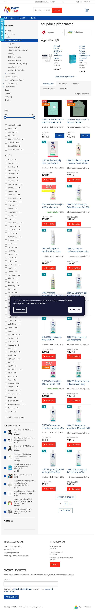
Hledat (57, 10)
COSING (12, 233)
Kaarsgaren (14, 296)
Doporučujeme (15, 149)
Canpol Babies (15, 223)
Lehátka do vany (14, 67)
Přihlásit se (11, 597)
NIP (10, 362)
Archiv (55, 564)
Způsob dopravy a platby (45, 2)
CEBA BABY (14, 226)
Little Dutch (14, 320)
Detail (59, 135)
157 (71, 504)
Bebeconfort (14, 198)
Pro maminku (10, 87)
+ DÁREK (13, 142)
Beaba (12, 191)
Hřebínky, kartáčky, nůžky (17, 63)
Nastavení (20, 309)
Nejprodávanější (49, 89)
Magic (12, 331)
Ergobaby (13, 251)
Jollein (12, 292)
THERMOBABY (15, 401)
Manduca (13, 338)
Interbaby (13, 285)
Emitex (12, 247)
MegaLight (13, 345)
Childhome (14, 275)
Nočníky (11, 53)
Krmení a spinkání (11, 77)
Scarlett (13, 383)
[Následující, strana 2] (66, 504)
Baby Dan (13, 167)
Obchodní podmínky (11, 552)
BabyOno (13, 177)
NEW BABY (14, 359)
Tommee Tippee (16, 404)
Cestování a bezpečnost (14, 80)
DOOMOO (13, 240)
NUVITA (12, 366)
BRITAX (12, 216)
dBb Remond (14, 237)
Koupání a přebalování (13, 40)
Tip (11, 135)
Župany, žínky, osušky (16, 70)
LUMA (12, 327)
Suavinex (13, 394)
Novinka (12, 132)
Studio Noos (14, 390)
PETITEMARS (15, 369)
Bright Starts (14, 212)
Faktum (12, 254)
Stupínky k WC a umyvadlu (17, 50)
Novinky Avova (55, 546)
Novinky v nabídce (56, 552)
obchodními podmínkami (22, 589)
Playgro (12, 376)
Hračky (7, 37)
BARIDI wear (14, 188)
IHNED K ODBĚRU (16, 139)
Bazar (7, 90)
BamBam (13, 181)
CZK (78, 2)
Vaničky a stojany (14, 60)
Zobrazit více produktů (64, 76)
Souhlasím (75, 309)
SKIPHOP (13, 387)
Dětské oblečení (11, 83)
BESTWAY (13, 205)
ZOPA (12, 411)
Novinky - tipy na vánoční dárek (61, 558)
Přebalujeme (12, 73)
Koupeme (11, 44)
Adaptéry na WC (14, 47)
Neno (12, 355)
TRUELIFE (13, 408)
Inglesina (13, 282)
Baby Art (12, 163)
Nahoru (67, 510)
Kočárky (8, 30)
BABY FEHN (13, 170)
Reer (12, 380)
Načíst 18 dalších (66, 497)
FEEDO (12, 257)
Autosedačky (10, 34)
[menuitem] (8, 18)
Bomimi (12, 209)
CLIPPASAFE (14, 230)
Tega (12, 397)
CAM (11, 219)
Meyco (12, 348)
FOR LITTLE (14, 264)
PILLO (12, 373)
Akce (12, 128)
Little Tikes (13, 324)
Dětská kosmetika (15, 57)
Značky (7, 100)
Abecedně (64, 89)
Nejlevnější (63, 84)
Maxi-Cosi (13, 341)
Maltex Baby (14, 334)
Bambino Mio (15, 184)
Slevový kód (14, 146)
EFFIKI (11, 244)
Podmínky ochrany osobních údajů (16, 555)
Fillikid (12, 261)
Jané (12, 289)
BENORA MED (14, 202)
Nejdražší (75, 84)
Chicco (13, 272)
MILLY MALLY (14, 352)
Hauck (12, 268)
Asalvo (12, 160)
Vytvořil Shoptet (85, 607)
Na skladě (14, 125)
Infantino (13, 278)
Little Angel (13, 317)
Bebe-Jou (14, 195)
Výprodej (8, 97)
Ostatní (8, 93)
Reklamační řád (9, 549)
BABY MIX (13, 174)
